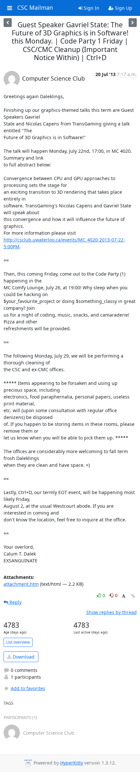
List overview (18, 642)
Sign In (90, 8)
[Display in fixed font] (123, 596)
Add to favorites (28, 688)
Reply (14, 602)
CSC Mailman (35, 8)
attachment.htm (21, 584)
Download (23, 657)
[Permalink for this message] (133, 596)
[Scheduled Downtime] (8, 22)
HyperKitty (71, 763)
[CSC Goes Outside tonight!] (133, 22)
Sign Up (123, 8)
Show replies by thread (111, 612)
